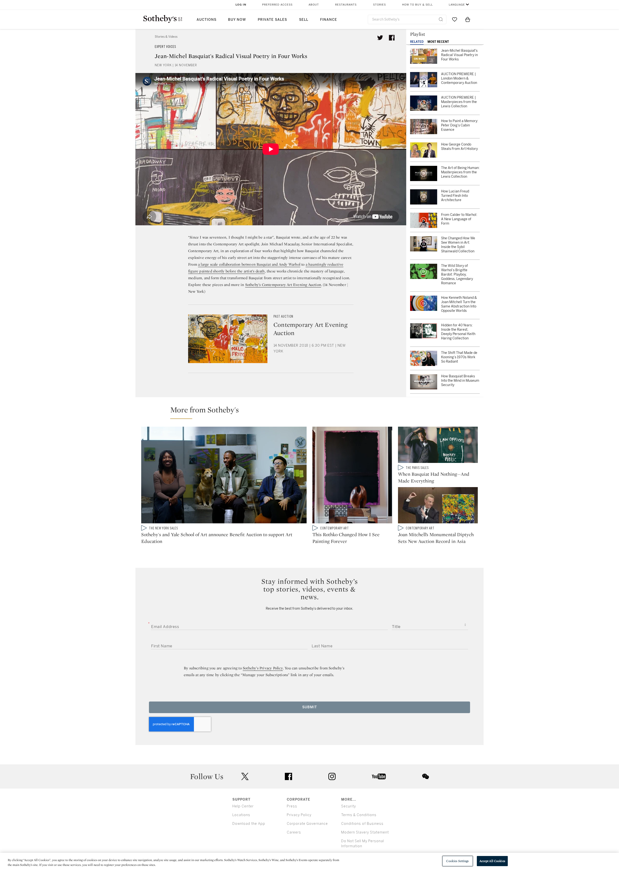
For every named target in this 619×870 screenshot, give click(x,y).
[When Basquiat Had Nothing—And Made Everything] (438, 446)
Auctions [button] (206, 20)
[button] (312, 412)
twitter (245, 776)
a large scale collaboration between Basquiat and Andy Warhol (249, 264)
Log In (241, 4)
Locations (241, 815)
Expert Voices (165, 47)
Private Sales (272, 20)
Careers (294, 832)
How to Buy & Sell (417, 4)
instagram (332, 776)
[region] (309, 861)
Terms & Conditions (358, 815)
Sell (303, 20)
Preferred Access (277, 4)
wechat (425, 776)
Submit (309, 707)
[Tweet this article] (380, 38)
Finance (328, 20)
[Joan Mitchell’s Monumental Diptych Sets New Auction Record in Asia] (438, 506)
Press (292, 806)
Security (348, 806)
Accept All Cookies (492, 861)
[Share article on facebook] (392, 38)
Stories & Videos (166, 36)
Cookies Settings (457, 861)
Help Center (243, 806)
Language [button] (457, 4)
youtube (379, 776)
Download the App (248, 824)
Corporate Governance (307, 824)
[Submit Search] (441, 19)
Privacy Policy (299, 815)
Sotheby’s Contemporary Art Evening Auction (283, 284)
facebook (288, 776)
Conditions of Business (362, 824)
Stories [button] (379, 4)
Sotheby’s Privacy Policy (263, 668)
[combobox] (407, 19)
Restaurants (346, 4)
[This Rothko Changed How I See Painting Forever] (352, 476)
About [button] (314, 4)
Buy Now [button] (237, 20)
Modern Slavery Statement (365, 832)
